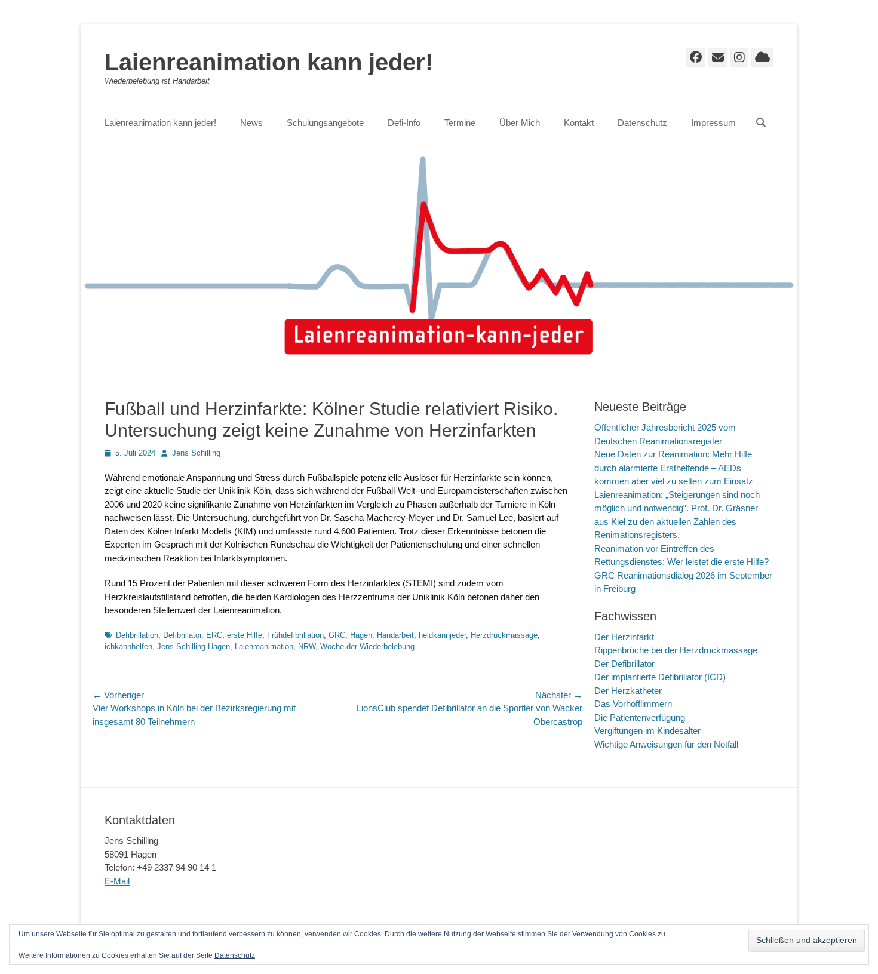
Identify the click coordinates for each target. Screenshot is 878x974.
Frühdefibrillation (295, 635)
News (251, 123)
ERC (214, 635)
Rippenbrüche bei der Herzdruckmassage (675, 650)
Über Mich (519, 123)
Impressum (713, 123)
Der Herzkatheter (628, 691)
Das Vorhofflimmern (633, 704)
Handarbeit (395, 635)
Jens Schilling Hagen (193, 646)
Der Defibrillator (624, 664)
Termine (459, 123)
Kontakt (579, 123)
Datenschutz (642, 123)
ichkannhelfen (128, 646)
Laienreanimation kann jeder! (269, 62)
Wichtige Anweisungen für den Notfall (666, 744)
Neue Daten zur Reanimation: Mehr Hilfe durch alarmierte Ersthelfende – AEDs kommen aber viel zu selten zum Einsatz (673, 467)
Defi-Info (404, 123)
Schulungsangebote (325, 123)
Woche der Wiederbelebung (367, 646)
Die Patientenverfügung (639, 717)
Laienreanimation (264, 646)
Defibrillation (137, 635)
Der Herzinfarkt (624, 637)
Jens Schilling (196, 452)
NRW (306, 646)
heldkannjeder (442, 635)
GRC (337, 635)
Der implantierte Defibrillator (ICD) (660, 677)
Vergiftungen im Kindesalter (647, 731)
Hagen (361, 635)
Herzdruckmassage (504, 635)
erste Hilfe (244, 635)
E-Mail (117, 881)
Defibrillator (182, 635)
